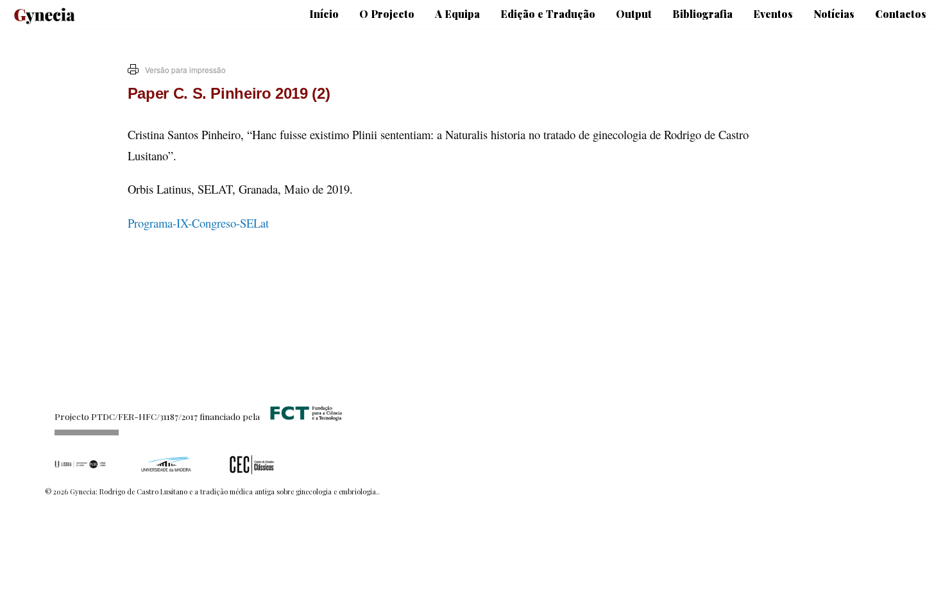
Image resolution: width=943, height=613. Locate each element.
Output (634, 14)
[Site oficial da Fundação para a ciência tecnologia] (303, 416)
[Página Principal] (38, 11)
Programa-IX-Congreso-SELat (198, 223)
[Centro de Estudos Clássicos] (252, 464)
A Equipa (457, 14)
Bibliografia (702, 14)
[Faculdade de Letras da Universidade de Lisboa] (80, 464)
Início (324, 14)
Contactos (900, 14)
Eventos (773, 14)
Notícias (833, 14)
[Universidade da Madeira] (166, 464)
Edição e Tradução (547, 14)
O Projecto (386, 14)
